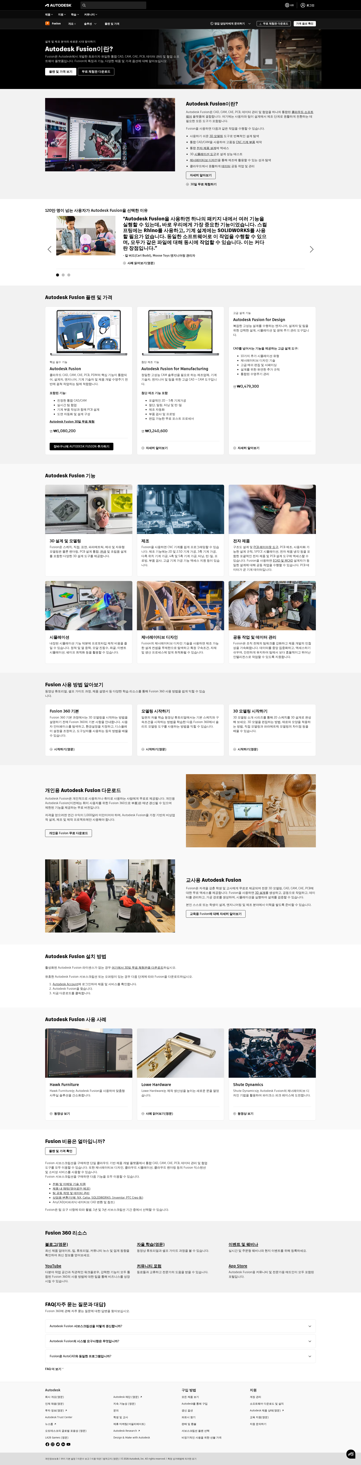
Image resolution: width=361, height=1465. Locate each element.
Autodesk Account (65, 984)
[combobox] (113, 5)
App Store (238, 1266)
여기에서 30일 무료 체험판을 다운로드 (137, 967)
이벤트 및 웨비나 (243, 1244)
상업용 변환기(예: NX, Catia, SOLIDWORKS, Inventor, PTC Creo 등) (98, 1197)
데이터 (226, 166)
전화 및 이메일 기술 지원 (69, 1184)
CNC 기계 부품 (245, 142)
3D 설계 (260, 893)
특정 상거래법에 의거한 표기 (182, 1458)
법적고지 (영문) (111, 1458)
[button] (228, 23)
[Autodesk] (58, 5)
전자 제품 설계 (206, 148)
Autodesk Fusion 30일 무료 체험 (72, 421)
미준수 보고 (83, 1458)
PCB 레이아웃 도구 (265, 547)
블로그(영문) (56, 1244)
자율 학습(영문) (151, 1244)
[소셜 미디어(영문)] (58, 1444)
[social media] (58, 1444)
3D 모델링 (216, 136)
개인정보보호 (52, 1458)
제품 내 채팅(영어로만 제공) (71, 1188)
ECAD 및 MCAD (283, 560)
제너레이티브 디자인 (204, 160)
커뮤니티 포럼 (149, 1266)
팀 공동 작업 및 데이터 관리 (71, 1193)
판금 (103, 551)
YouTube (53, 1266)
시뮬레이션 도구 (205, 154)
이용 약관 (96, 1458)
